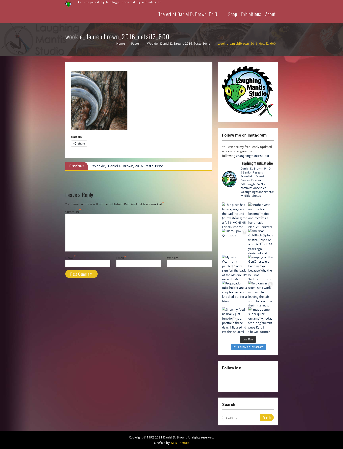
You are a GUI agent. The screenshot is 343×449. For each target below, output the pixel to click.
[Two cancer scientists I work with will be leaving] (261, 293)
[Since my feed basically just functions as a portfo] (235, 320)
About (270, 13)
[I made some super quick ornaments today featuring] (261, 320)
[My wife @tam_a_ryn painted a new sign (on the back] (235, 267)
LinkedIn (258, 382)
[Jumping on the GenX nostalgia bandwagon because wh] (261, 267)
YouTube (237, 382)
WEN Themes (180, 443)
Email (120, 258)
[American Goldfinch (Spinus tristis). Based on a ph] (261, 241)
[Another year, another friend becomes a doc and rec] (261, 215)
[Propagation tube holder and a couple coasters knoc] (235, 293)
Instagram (227, 382)
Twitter (248, 382)
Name (69, 258)
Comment (72, 212)
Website (172, 258)
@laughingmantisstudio (252, 156)
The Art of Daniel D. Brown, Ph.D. (188, 13)
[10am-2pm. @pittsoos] (235, 241)
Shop (232, 13)
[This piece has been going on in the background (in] (235, 215)
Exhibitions (251, 13)
